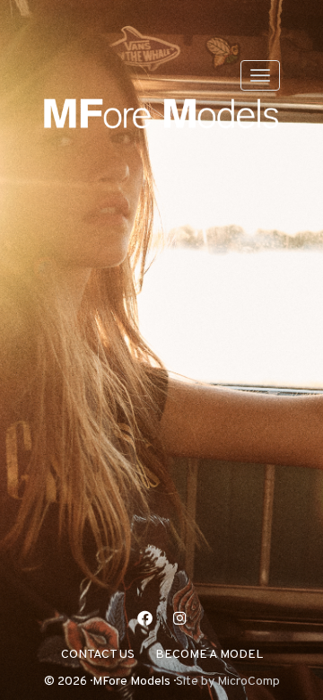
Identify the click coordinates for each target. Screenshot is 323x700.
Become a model (209, 654)
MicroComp (248, 681)
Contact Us (98, 654)
